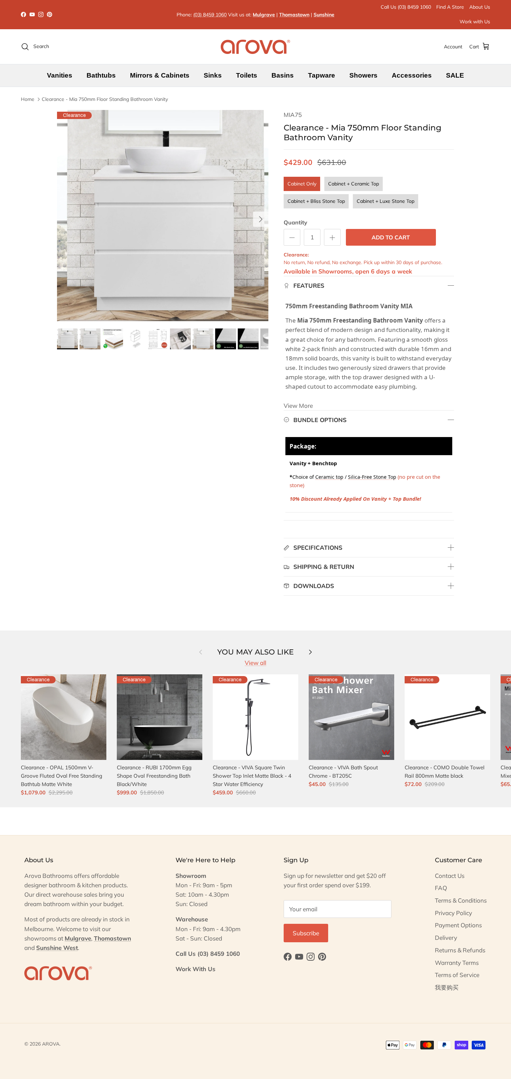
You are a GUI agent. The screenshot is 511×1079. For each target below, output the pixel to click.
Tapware (321, 75)
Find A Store (450, 7)
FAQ (441, 887)
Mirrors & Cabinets (159, 75)
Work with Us (475, 21)
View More (298, 405)
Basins (282, 75)
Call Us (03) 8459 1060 (406, 7)
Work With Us (196, 969)
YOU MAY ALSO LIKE (255, 651)
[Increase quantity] (332, 237)
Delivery (446, 937)
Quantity (295, 222)
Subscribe (306, 933)
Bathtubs (101, 75)
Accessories (412, 75)
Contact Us (449, 875)
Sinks (213, 75)
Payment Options (458, 925)
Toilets (246, 75)
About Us (479, 7)
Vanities (59, 75)
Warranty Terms (457, 962)
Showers (363, 75)
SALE (455, 75)
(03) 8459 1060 (210, 14)
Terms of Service (457, 974)
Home (27, 99)
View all (255, 662)
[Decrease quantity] (292, 237)
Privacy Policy (453, 913)
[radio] (302, 184)
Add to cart (391, 237)
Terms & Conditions (461, 900)
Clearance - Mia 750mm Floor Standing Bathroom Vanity (105, 99)
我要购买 (447, 987)
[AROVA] (255, 46)
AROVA (50, 1044)
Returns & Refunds (460, 950)
